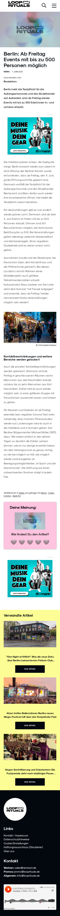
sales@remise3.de (25, 867)
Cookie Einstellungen (16, 843)
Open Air (16, 496)
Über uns (9, 851)
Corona (7, 496)
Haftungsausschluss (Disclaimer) (23, 847)
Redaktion (10, 81)
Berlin (44, 493)
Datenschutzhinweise (16, 839)
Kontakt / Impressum (16, 835)
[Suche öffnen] (44, 5)
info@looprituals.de (28, 875)
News (22, 493)
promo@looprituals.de (27, 871)
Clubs (51, 493)
